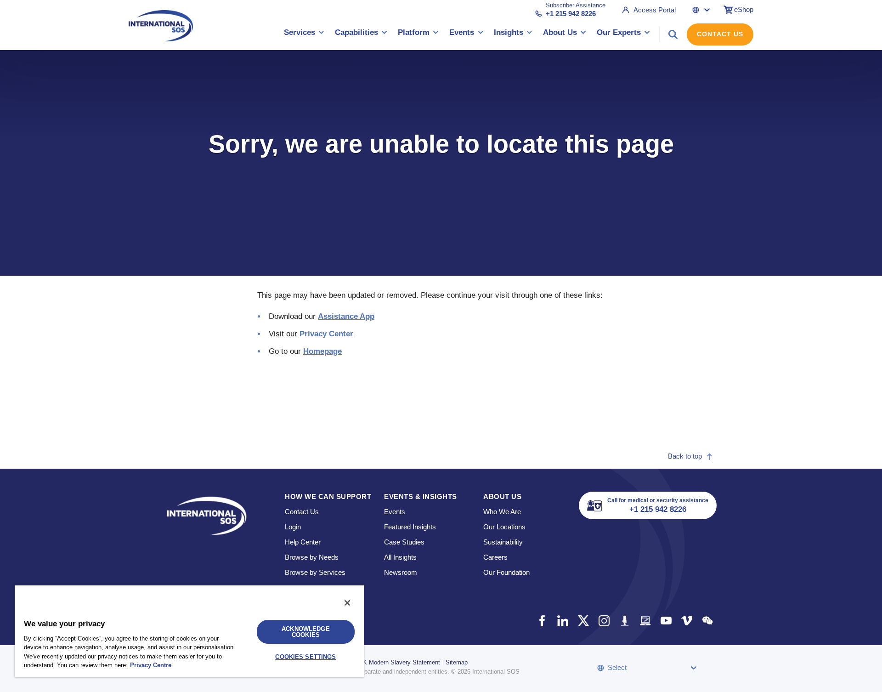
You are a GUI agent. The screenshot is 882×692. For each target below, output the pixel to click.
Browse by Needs (312, 557)
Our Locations (504, 527)
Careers (495, 557)
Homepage (322, 351)
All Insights (400, 557)
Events (394, 512)
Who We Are (502, 512)
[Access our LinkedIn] (562, 620)
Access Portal (654, 10)
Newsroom (400, 572)
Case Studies (404, 542)
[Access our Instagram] (604, 620)
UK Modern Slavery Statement (399, 662)
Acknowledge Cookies (305, 631)
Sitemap (457, 662)
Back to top (685, 456)
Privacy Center (326, 333)
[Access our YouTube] (666, 620)
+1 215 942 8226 (571, 13)
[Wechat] (707, 620)
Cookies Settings (305, 656)
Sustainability (503, 542)
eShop (743, 9)
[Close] (347, 603)
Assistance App (346, 316)
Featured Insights (410, 527)
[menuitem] (304, 34)
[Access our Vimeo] (686, 620)
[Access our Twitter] (583, 620)
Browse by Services (315, 572)
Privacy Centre (150, 665)
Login (293, 527)
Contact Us (720, 34)
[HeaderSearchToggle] (673, 34)
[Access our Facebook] (541, 620)
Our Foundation (506, 572)
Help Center (303, 542)
